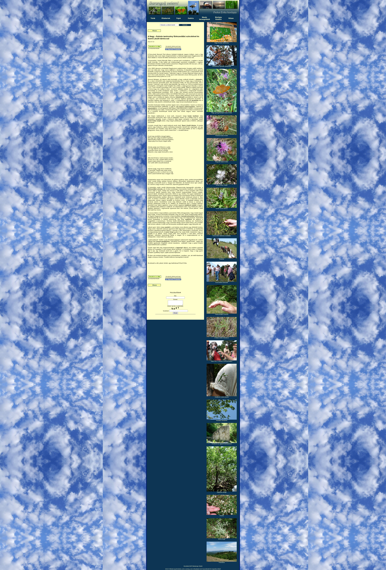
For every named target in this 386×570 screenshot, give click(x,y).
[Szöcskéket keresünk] (222, 281)
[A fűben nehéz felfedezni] (222, 336)
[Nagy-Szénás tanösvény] (222, 41)
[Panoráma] (222, 561)
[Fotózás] (222, 258)
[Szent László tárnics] (222, 207)
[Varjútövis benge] (222, 491)
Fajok (178, 18)
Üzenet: (175, 299)
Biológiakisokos (218, 18)
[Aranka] (222, 514)
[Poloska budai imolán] (222, 134)
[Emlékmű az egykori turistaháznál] (222, 442)
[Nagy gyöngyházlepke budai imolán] (222, 111)
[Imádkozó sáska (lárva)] (222, 396)
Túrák (153, 18)
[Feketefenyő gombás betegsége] (222, 65)
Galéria (191, 18)
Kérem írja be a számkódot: (175, 306)
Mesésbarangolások (204, 18)
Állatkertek (165, 18)
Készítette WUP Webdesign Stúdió (193, 566)
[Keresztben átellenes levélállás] (222, 234)
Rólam (231, 18)
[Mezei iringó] (222, 538)
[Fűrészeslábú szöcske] (222, 313)
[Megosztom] (173, 49)
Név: (175, 296)
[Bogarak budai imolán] (222, 160)
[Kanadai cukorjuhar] (222, 419)
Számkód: (166, 311)
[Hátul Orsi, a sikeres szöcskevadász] (222, 360)
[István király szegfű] (222, 184)
